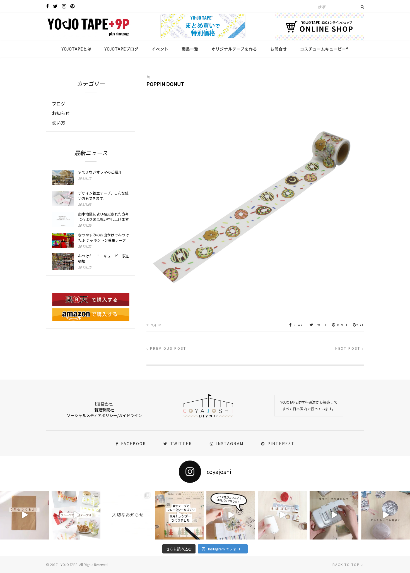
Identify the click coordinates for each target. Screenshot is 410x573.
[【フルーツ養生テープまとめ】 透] (76, 515)
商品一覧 (190, 49)
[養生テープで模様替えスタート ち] (334, 515)
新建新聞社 (104, 410)
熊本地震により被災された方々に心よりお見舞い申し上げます (103, 216)
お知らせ (61, 113)
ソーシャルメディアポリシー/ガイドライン (104, 415)
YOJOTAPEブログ (122, 49)
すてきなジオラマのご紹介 (100, 172)
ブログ (58, 103)
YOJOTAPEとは (76, 49)
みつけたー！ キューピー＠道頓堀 (103, 258)
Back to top (346, 564)
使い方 (58, 122)
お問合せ (278, 49)
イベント (160, 49)
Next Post (348, 348)
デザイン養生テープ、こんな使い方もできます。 (103, 195)
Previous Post (167, 348)
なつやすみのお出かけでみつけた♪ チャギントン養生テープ (103, 237)
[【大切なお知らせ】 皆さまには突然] (127, 515)
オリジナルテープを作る (234, 49)
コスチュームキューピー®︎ (324, 49)
